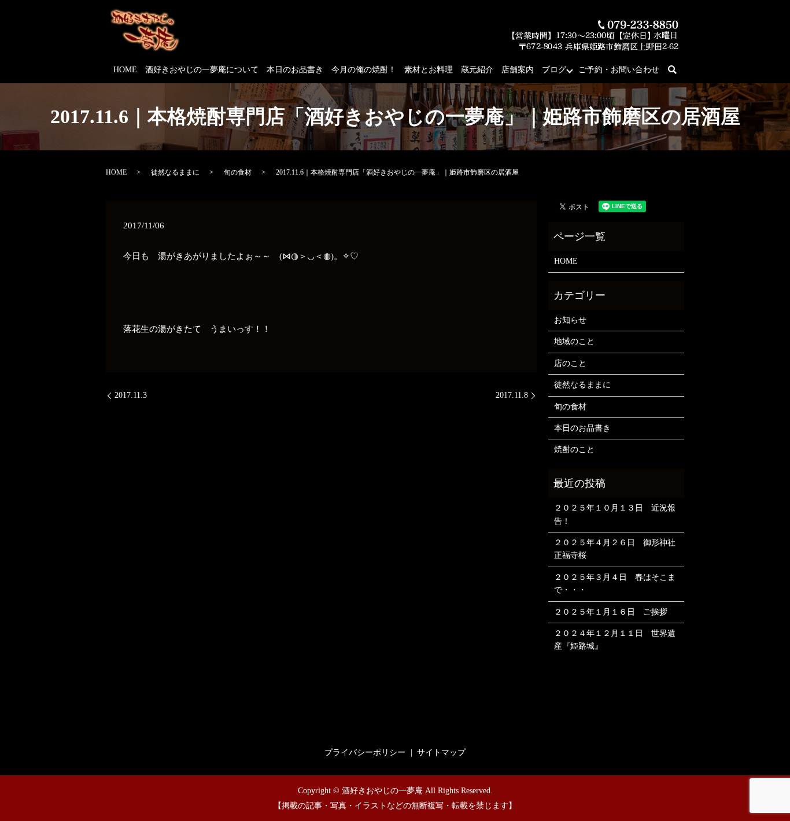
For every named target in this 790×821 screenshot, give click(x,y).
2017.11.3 (131, 395)
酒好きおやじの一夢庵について (202, 69)
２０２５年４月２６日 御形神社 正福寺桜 (616, 549)
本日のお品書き (295, 69)
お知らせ (570, 320)
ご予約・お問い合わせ (618, 69)
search (679, 70)
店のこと (570, 363)
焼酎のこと (574, 449)
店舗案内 (517, 69)
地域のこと (574, 341)
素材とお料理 (428, 69)
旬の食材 (238, 172)
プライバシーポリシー (364, 752)
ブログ (554, 69)
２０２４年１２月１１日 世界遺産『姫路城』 (614, 639)
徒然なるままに (175, 172)
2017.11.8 (512, 395)
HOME (125, 69)
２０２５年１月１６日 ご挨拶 (610, 612)
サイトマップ (441, 752)
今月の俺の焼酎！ (363, 69)
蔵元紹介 (477, 69)
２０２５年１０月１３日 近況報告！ (614, 514)
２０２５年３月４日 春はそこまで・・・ (614, 583)
